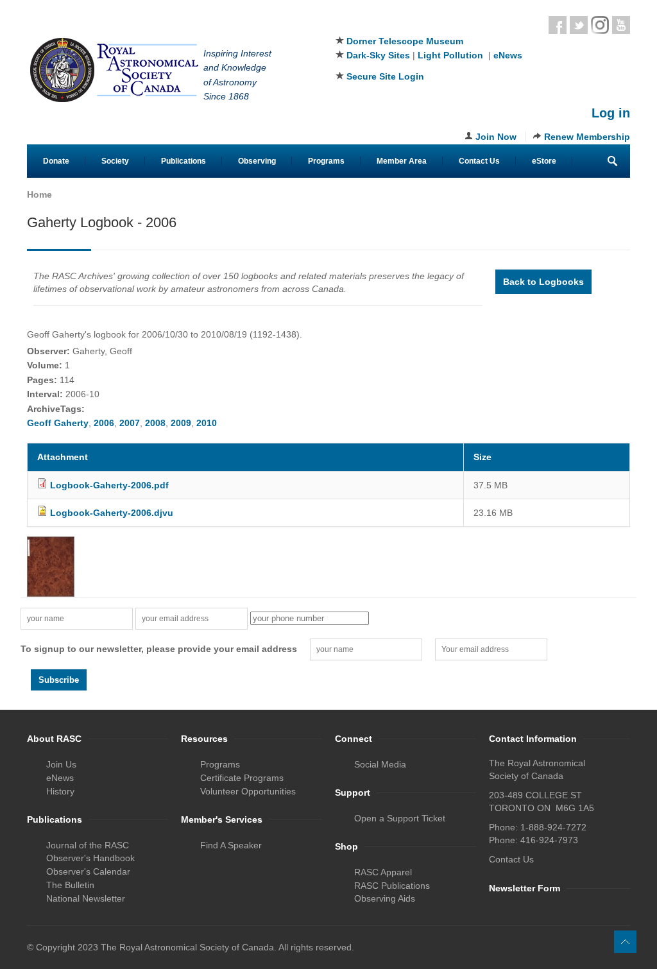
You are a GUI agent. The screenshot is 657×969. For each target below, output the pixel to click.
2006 (104, 423)
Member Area (402, 161)
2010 (206, 423)
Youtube (621, 25)
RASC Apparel (383, 872)
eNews (507, 55)
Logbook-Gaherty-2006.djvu (111, 513)
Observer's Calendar (88, 871)
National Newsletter (85, 898)
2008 (155, 423)
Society (115, 161)
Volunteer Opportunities (248, 791)
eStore (544, 161)
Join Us (61, 764)
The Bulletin (70, 885)
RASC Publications (392, 885)
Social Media (380, 764)
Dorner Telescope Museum (404, 41)
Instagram (600, 25)
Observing (257, 161)
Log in (611, 113)
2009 (181, 423)
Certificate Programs (242, 778)
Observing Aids (384, 898)
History (60, 791)
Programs (326, 161)
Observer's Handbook (90, 858)
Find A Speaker (231, 845)
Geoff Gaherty (58, 423)
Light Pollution (450, 55)
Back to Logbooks (543, 282)
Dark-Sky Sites (378, 55)
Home (39, 194)
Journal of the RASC (87, 845)
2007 (129, 423)
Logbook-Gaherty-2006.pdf (109, 485)
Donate (56, 161)
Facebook (558, 25)
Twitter (579, 25)
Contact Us (479, 161)
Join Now (495, 137)
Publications (183, 161)
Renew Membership (587, 137)
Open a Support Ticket (399, 818)
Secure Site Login (385, 76)
